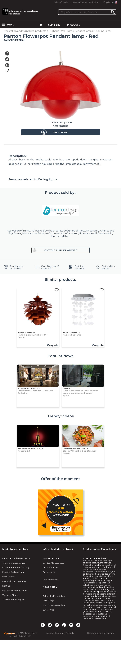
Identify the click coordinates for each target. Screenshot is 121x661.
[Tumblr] (71, 625)
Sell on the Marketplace (54, 596)
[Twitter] (50, 625)
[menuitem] (3, 24)
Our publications (50, 567)
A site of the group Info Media (60, 633)
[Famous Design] (60, 210)
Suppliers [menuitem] (54, 25)
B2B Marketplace (51, 558)
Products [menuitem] (73, 25)
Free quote (60, 132)
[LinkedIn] (57, 625)
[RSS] (78, 625)
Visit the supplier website (60, 250)
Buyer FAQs (48, 610)
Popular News (60, 356)
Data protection (50, 580)
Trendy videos (60, 416)
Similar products (60, 279)
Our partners (49, 572)
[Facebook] (42, 625)
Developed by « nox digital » (100, 633)
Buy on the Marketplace (54, 605)
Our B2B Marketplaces (53, 563)
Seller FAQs (48, 601)
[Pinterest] (64, 625)
